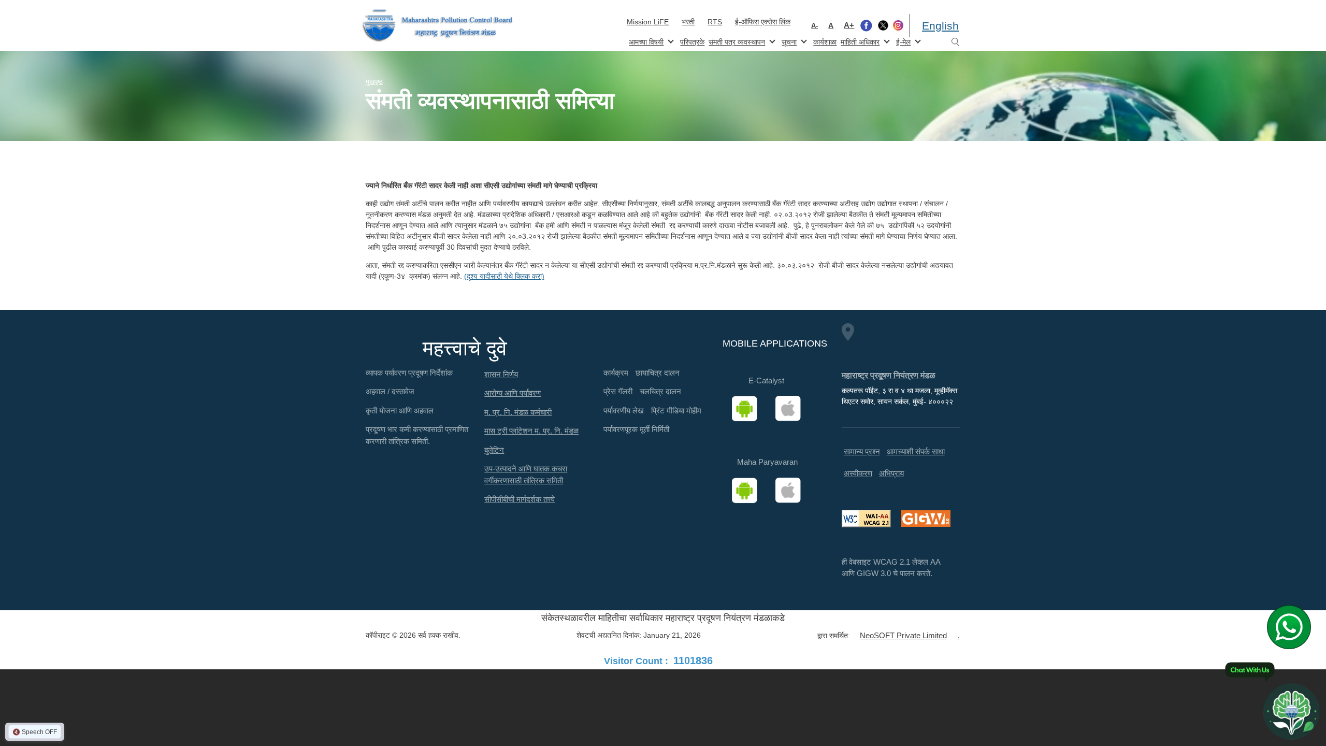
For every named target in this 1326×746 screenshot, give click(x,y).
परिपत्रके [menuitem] (692, 42)
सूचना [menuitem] (788, 41)
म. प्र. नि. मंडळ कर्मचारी (518, 412)
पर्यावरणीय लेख (623, 410)
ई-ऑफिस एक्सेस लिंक (762, 22)
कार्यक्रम (615, 372)
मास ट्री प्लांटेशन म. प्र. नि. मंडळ (531, 430)
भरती (688, 22)
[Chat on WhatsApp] (1292, 627)
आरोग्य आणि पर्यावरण (512, 393)
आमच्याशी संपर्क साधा (916, 451)
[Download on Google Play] (748, 408)
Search (955, 42)
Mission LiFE (648, 22)
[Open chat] (1291, 711)
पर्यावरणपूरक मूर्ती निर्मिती (636, 429)
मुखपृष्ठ (374, 81)
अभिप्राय (891, 473)
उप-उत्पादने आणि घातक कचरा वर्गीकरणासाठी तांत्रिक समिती (525, 474)
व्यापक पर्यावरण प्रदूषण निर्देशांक (409, 372)
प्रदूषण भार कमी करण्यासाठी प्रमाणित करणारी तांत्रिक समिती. (417, 435)
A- (814, 26)
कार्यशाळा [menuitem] (825, 42)
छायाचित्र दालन (658, 372)
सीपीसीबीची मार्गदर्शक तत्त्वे (519, 499)
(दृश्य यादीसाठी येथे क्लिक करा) (504, 276)
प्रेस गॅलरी (617, 391)
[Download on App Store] (791, 408)
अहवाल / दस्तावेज (390, 391)
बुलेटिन (494, 450)
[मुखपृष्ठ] (437, 25)
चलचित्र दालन (660, 391)
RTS (715, 22)
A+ (849, 25)
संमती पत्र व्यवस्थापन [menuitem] (736, 41)
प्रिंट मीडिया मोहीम (676, 410)
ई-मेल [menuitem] (902, 41)
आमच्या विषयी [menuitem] (645, 41)
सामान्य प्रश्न (862, 451)
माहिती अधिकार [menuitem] (859, 41)
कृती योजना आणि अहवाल (400, 410)
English (940, 26)
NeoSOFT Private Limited (903, 635)
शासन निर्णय (501, 374)
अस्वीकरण (858, 473)
